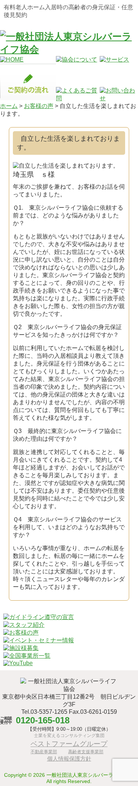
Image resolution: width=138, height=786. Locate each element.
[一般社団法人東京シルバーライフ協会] (69, 49)
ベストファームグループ (69, 744)
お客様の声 (38, 106)
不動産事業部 (44, 751)
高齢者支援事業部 (85, 751)
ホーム (9, 106)
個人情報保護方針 (69, 758)
